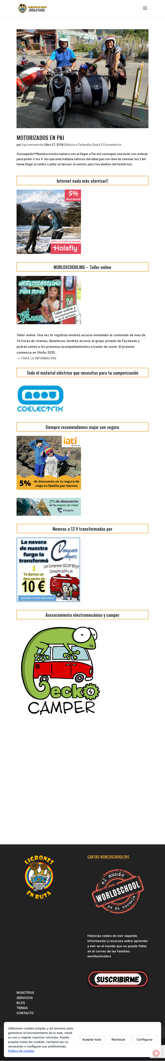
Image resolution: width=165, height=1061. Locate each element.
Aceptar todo (91, 1039)
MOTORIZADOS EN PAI (40, 137)
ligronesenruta (32, 144)
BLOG (21, 1003)
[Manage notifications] (156, 1053)
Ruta (95, 144)
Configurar (145, 1039)
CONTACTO (25, 1013)
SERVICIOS (25, 998)
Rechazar (118, 1039)
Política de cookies (21, 1051)
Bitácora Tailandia (78, 144)
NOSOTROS (25, 993)
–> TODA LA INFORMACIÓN (36, 358)
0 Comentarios (111, 144)
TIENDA (22, 1008)
